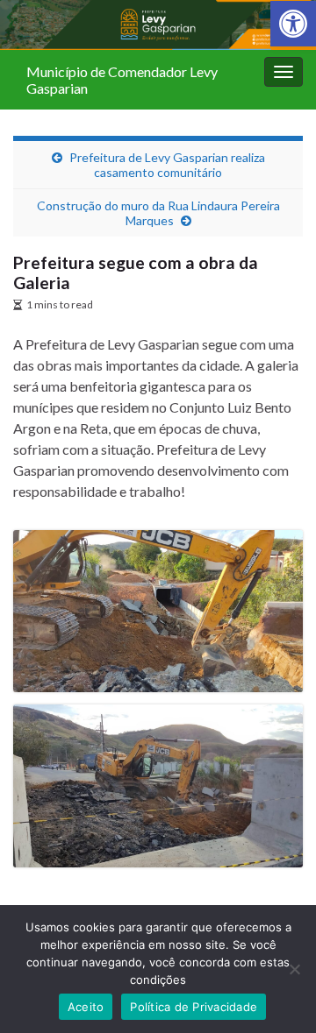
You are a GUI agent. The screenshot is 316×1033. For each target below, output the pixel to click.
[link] (293, 23)
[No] (294, 969)
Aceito (86, 1007)
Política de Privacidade (193, 1007)
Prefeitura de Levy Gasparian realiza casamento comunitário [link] (167, 165)
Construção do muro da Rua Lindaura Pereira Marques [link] (158, 213)
